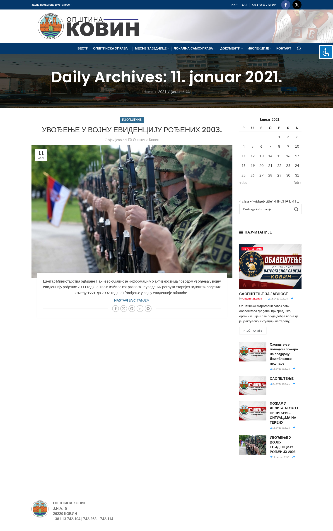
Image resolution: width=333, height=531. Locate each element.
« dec (243, 182)
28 (270, 175)
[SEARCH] (296, 209)
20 (261, 165)
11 (243, 156)
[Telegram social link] (148, 308)
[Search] (299, 48)
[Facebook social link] (285, 4)
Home (148, 91)
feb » (298, 182)
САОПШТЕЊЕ (282, 378)
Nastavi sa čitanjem (132, 300)
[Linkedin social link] (140, 308)
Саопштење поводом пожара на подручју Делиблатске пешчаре (284, 354)
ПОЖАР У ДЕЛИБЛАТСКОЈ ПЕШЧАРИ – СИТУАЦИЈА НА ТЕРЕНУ (284, 413)
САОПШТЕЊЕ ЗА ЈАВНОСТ (263, 293)
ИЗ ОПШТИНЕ (132, 119)
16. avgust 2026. (281, 427)
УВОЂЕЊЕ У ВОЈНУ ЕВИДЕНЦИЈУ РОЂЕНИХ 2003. (132, 130)
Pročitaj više (253, 330)
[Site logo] (86, 26)
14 (270, 156)
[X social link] (297, 4)
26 (253, 175)
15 (279, 156)
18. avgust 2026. (279, 298)
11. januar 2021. (281, 456)
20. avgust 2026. (281, 383)
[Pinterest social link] (131, 308)
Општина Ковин (146, 139)
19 (253, 165)
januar (176, 91)
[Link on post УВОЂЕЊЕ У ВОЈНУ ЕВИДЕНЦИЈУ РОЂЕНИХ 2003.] (131, 211)
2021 (162, 91)
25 (243, 175)
